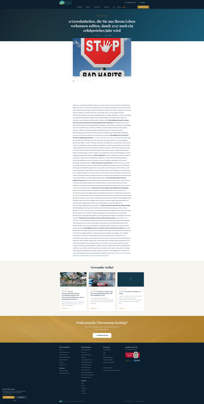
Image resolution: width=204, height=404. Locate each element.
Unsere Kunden (62, 365)
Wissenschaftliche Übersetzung (87, 375)
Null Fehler (83, 357)
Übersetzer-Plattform (63, 370)
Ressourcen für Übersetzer (109, 362)
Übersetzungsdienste (85, 349)
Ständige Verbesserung (86, 355)
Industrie (83, 391)
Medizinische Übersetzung (86, 372)
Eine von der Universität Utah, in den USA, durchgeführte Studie (110, 138)
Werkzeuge (106, 7)
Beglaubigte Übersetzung (86, 360)
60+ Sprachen (84, 352)
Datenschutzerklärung (7, 394)
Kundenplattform (107, 349)
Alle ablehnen (21, 397)
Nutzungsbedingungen (108, 357)
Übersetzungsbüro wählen (64, 357)
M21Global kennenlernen (64, 352)
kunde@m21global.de (130, 2)
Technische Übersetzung (86, 362)
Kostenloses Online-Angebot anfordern (111, 370)
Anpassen (15, 400)
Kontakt (119, 7)
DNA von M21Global (63, 360)
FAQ (114, 7)
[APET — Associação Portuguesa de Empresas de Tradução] (129, 360)
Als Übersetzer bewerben (64, 373)
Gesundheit (83, 393)
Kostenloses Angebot (107, 368)
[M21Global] (65, 2)
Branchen (88, 7)
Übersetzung (97, 7)
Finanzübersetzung (85, 370)
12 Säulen (61, 362)
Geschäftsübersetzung (86, 367)
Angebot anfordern (143, 7)
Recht (82, 383)
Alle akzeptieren (8, 397)
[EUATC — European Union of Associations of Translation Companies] (137, 360)
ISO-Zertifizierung (63, 355)
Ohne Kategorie (102, 16)
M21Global (79, 7)
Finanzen (83, 386)
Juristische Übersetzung (86, 365)
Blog (104, 352)
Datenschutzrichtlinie (107, 360)
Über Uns (61, 349)
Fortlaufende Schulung (86, 377)
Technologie (83, 388)
